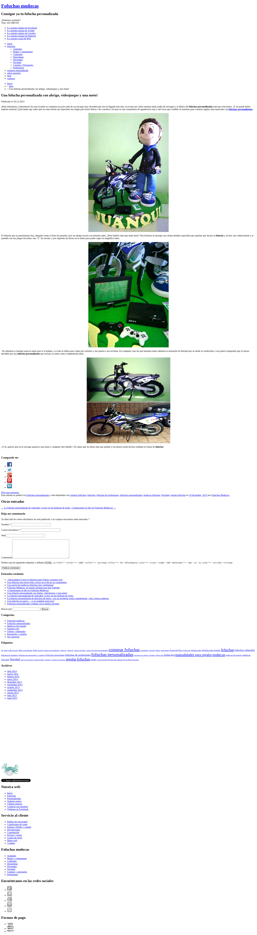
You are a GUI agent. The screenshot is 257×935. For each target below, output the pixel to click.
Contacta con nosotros (17, 806)
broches (40, 650)
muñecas (218, 655)
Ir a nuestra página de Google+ (21, 33)
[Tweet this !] (9, 471)
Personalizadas (14, 798)
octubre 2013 (13, 687)
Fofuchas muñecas (20, 5)
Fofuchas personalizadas (37, 495)
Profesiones (18, 67)
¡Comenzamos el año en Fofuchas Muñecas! (93, 508)
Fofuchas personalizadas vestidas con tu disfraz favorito (33, 604)
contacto (11, 78)
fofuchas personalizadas (131, 495)
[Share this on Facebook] (9, 466)
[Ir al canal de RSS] (9, 911)
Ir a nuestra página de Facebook (22, 28)
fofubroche (186, 650)
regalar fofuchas (178, 495)
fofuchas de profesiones (108, 495)
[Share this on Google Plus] (9, 476)
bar (2, 650)
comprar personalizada (17, 70)
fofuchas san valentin (141, 655)
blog (9, 76)
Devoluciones (13, 829)
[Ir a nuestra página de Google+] (9, 900)
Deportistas (18, 57)
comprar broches (79, 650)
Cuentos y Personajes (23, 65)
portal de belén (39, 660)
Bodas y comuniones (23, 51)
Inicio (9, 83)
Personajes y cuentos (17, 634)
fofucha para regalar (211, 650)
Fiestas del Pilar (175, 650)
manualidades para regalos (193, 655)
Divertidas (18, 59)
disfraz (157, 650)
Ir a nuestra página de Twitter (21, 30)
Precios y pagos (14, 835)
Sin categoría (13, 637)
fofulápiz (152, 655)
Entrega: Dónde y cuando (19, 827)
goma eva (169, 655)
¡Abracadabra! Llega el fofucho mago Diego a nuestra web (34, 579)
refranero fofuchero (58, 660)
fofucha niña (196, 650)
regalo (93, 659)
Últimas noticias (14, 804)
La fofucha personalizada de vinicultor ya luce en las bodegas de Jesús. (36, 508)
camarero (63, 650)
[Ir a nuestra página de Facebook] (9, 890)
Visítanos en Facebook (17, 809)
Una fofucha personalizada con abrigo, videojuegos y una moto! (37, 593)
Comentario (6, 557)
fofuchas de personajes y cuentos (32, 655)
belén (6, 650)
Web (3, 535)
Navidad (17, 62)
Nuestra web (13, 628)
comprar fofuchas (78, 495)
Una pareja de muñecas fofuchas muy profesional (30, 585)
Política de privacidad (17, 821)
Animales (17, 49)
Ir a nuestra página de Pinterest (21, 36)
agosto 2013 (13, 692)
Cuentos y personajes (17, 872)
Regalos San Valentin (115, 660)
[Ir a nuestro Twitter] (9, 895)
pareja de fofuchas (27, 660)
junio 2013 (12, 698)
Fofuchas (11, 796)
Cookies (11, 843)
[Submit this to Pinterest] (9, 482)
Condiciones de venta (17, 824)
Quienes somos (14, 801)
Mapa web (12, 840)
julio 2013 (12, 695)
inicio (9, 43)
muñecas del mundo (234, 655)
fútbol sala (159, 655)
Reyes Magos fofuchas (131, 660)
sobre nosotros (14, 73)
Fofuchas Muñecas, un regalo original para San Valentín (33, 587)
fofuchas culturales (245, 650)
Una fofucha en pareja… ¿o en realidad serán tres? (30, 601)
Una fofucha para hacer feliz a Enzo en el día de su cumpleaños (37, 582)
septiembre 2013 (15, 690)
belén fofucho (13, 650)
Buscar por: (6, 609)
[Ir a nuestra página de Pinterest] (9, 906)
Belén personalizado (25, 650)
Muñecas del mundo (16, 626)
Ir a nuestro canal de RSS (19, 38)
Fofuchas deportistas (55, 655)
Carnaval (70, 650)
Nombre (6, 524)
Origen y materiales (16, 631)
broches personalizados (51, 650)
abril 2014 (12, 671)
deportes (152, 650)
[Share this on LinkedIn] (9, 487)
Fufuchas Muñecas (220, 495)
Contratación (13, 832)
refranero (48, 660)
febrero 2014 (13, 676)
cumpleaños (144, 650)
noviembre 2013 (14, 684)
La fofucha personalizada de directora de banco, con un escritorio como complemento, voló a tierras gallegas (58, 598)
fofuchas (11, 46)
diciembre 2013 (14, 682)
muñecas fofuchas (151, 495)
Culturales (18, 54)
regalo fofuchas (102, 660)
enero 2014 (12, 679)
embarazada (165, 650)
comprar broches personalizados (97, 650)
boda (35, 650)
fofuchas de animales (9, 655)
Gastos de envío (14, 838)
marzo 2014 (12, 674)
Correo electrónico (10, 530)
